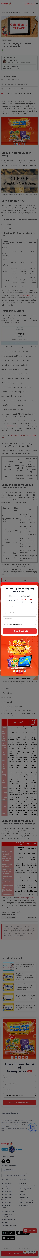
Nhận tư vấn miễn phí (20, 631)
